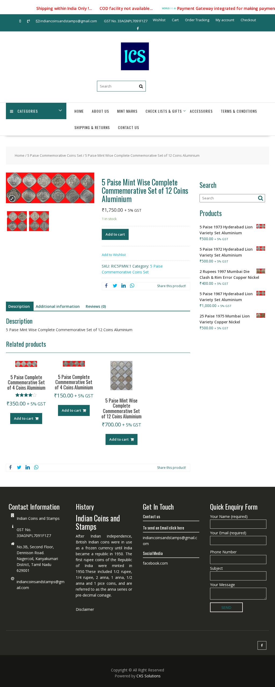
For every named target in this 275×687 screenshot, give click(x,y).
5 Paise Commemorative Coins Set (54, 155)
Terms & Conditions (239, 111)
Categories (27, 111)
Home (79, 111)
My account (225, 19)
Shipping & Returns (92, 127)
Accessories (201, 111)
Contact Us (128, 127)
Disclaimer (85, 609)
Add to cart (115, 234)
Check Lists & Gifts (164, 111)
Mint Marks (127, 111)
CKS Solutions (148, 675)
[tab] (19, 306)
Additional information (58, 306)
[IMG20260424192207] (17, 222)
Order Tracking (197, 19)
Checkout (248, 19)
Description (19, 306)
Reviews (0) (96, 306)
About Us (100, 111)
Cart (175, 19)
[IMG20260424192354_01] (39, 222)
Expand (12, 198)
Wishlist (159, 19)
